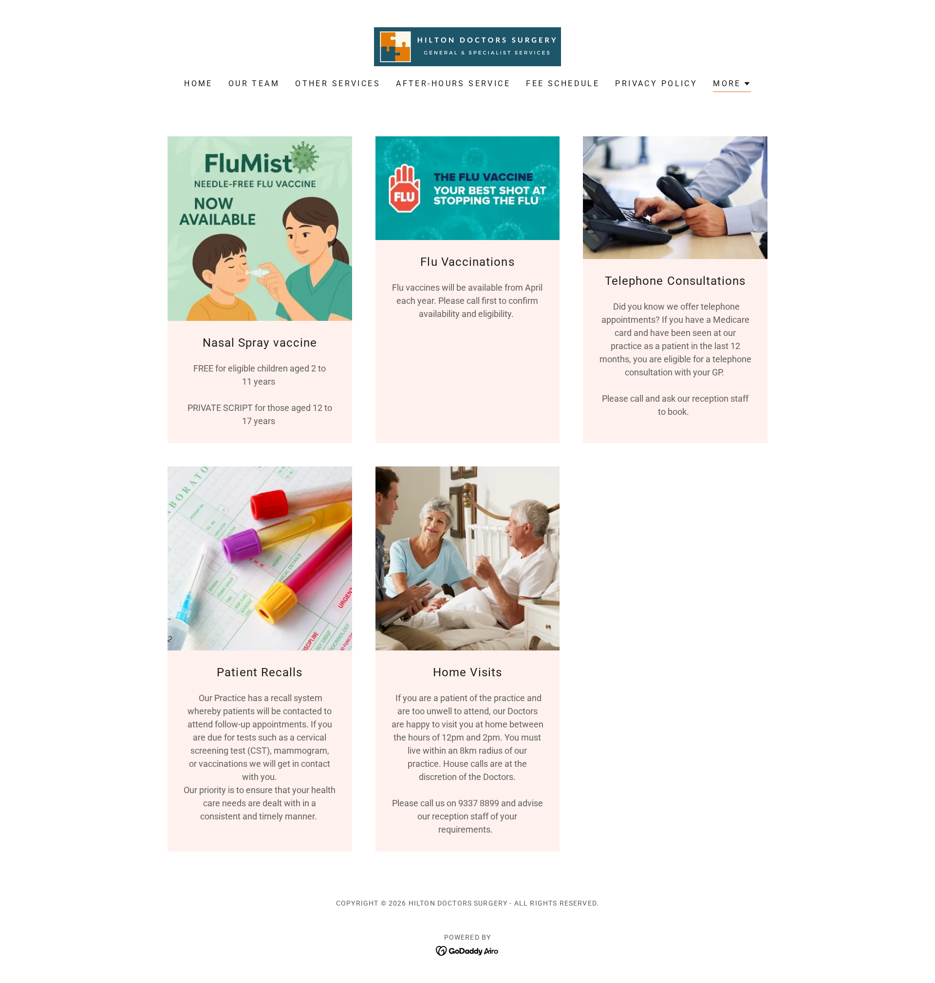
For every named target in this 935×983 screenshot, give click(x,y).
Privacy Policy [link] (656, 83)
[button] (732, 85)
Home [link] (198, 83)
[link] (467, 46)
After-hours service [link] (453, 83)
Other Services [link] (337, 83)
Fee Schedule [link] (562, 83)
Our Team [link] (254, 83)
